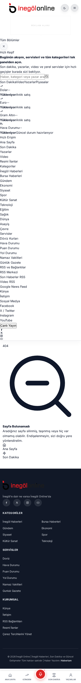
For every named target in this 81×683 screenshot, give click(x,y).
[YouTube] (40, 338)
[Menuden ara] (47, 76)
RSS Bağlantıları (12, 621)
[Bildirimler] (40, 674)
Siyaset (5, 190)
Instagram (7, 315)
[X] (40, 332)
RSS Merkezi (9, 272)
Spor (3, 195)
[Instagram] (40, 335)
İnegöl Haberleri (11, 171)
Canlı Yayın (8, 325)
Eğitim (4, 209)
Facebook (7, 306)
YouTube (6, 320)
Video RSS (7, 282)
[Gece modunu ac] (64, 8)
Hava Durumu (9, 243)
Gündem (6, 181)
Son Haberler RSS (12, 277)
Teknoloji (6, 205)
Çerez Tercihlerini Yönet (17, 634)
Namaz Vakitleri (11, 258)
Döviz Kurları (9, 238)
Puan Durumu (9, 248)
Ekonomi (6, 185)
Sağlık (4, 214)
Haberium (66, 660)
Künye (4, 291)
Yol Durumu (8, 253)
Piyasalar (42, 82)
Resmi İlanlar (9, 161)
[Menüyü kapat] (4, 46)
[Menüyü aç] (74, 8)
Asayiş (4, 224)
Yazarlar (30, 82)
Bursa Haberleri (11, 176)
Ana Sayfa (7, 142)
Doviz (6, 558)
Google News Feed (13, 286)
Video (20, 82)
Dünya (4, 219)
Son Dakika (8, 82)
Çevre (4, 229)
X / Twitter (7, 311)
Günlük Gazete (10, 262)
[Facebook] (40, 329)
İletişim (5, 296)
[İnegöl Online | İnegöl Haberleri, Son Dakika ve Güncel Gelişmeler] (31, 8)
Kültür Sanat (8, 200)
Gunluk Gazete (12, 590)
